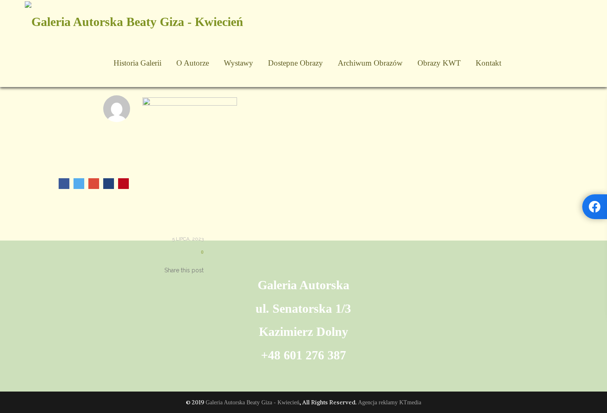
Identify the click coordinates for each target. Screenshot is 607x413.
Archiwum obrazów (370, 63)
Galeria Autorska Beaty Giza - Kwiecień (252, 402)
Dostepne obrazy (295, 63)
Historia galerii (137, 63)
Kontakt (488, 63)
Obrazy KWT (439, 63)
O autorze (192, 63)
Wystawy (238, 63)
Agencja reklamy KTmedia (389, 402)
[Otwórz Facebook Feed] (594, 206)
